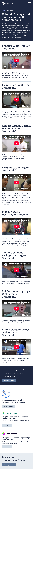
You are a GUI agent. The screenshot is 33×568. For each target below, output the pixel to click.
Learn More (7, 426)
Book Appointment (9, 380)
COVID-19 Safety (8, 406)
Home (3, 10)
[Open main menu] (29, 3)
